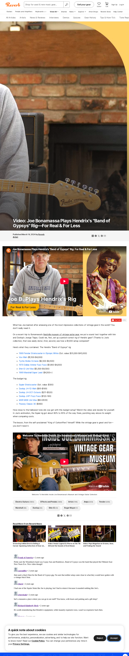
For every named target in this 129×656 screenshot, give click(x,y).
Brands (64, 12)
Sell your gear (84, 4)
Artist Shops (93, 12)
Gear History (90, 17)
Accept (114, 638)
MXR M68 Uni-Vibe (28, 400)
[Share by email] (104, 236)
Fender (104, 502)
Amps (88, 502)
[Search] (66, 5)
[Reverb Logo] (13, 4)
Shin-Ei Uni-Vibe (26, 368)
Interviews (54, 17)
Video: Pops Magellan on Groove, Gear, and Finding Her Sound (98, 545)
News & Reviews (37, 17)
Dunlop (37, 508)
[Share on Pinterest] (101, 236)
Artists (23, 17)
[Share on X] (98, 236)
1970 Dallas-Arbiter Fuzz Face (32, 365)
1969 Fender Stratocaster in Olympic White (38, 353)
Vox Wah (23, 357)
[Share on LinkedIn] (92, 236)
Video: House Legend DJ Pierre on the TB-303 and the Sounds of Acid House (64, 545)
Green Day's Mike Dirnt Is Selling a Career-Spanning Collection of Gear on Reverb (28, 545)
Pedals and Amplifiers (23, 11)
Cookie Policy (38, 641)
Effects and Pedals (51, 502)
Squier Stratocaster (28, 384)
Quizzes (76, 17)
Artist (15, 237)
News (71, 12)
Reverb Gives (106, 12)
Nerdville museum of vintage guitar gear (61, 334)
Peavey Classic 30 (27, 404)
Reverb (41, 234)
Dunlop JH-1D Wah (27, 388)
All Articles (11, 17)
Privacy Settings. (21, 644)
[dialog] (64, 638)
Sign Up (114, 5)
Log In (121, 5)
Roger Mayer (71, 508)
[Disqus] (64, 584)
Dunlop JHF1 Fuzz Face (30, 396)
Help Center (118, 12)
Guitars (9, 11)
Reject (100, 638)
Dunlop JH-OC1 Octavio (30, 392)
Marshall (20, 508)
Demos (66, 17)
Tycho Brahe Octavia (28, 361)
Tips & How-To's (107, 17)
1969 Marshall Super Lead (30, 372)
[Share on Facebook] (95, 236)
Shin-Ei (53, 508)
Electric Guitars (24, 502)
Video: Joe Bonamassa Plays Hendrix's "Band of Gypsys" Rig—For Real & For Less (61, 223)
